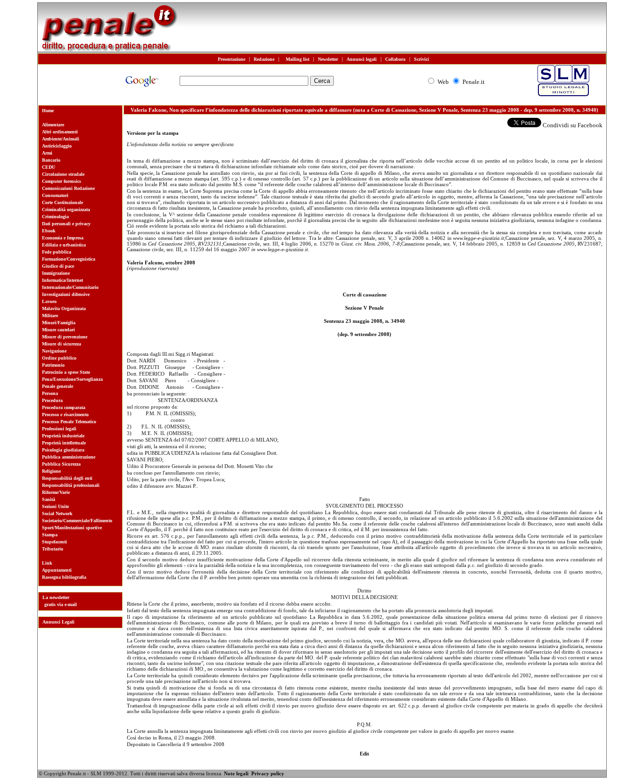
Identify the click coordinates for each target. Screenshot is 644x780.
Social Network (57, 513)
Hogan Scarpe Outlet (188, 774)
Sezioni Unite (55, 506)
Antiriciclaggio (57, 145)
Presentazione (231, 59)
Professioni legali (59, 428)
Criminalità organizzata (66, 209)
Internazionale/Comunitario (70, 287)
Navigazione (54, 350)
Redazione (264, 59)
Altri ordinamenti (60, 131)
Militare (50, 315)
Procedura (52, 400)
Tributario (52, 548)
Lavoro (49, 301)
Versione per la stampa (153, 133)
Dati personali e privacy (66, 223)
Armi (47, 153)
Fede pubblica (56, 252)
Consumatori (55, 195)
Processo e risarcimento (65, 414)
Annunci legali (362, 59)
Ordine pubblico (59, 358)
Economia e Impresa (62, 237)
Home (48, 110)
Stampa (50, 534)
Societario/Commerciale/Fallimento (77, 520)
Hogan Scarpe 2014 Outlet (70, 774)
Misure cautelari (58, 329)
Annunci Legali (58, 621)
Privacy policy (267, 773)
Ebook (49, 230)
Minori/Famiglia (58, 322)
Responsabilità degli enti (67, 478)
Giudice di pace (58, 266)
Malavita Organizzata (64, 308)
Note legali (236, 773)
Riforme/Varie (56, 492)
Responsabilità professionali (70, 485)
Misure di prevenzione (64, 336)
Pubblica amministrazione (68, 457)
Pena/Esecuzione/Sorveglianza (72, 379)
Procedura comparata (63, 407)
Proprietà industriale (63, 435)
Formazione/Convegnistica (68, 259)
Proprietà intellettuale (64, 442)
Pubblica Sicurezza (61, 464)
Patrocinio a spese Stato (66, 372)
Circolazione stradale (63, 174)
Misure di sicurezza (61, 343)
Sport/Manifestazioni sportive (72, 527)
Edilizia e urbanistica (64, 244)
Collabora (395, 59)
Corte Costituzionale (62, 202)
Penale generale (57, 386)
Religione (51, 471)
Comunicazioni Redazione (68, 188)
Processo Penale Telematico (69, 421)
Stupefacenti (54, 541)
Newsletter (328, 59)
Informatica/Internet (62, 280)
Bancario (51, 160)
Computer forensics (61, 181)
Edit (364, 753)
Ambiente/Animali (60, 138)
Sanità (48, 499)
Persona (50, 393)
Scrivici (421, 59)
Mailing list (296, 59)
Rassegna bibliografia (64, 577)
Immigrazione (56, 273)
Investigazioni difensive (66, 294)
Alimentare (53, 124)
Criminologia (55, 216)
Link (47, 563)
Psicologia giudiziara (63, 449)
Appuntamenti (57, 570)
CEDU (48, 167)
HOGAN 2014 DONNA (132, 774)
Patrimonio (53, 365)
